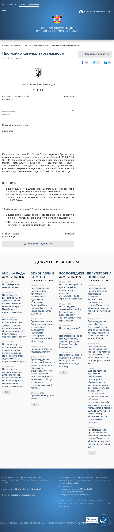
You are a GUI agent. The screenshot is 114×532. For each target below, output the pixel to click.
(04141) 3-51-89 (34, 489)
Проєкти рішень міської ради (35, 45)
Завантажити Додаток (40, 243)
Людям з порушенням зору (96, 11)
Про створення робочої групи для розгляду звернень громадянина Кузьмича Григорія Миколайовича (70, 342)
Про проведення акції (69, 328)
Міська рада (16, 45)
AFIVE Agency (81, 523)
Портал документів (29, 4)
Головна (5, 45)
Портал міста (9, 4)
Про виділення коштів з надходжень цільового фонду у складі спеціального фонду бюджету (70, 361)
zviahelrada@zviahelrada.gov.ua (21, 495)
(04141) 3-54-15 (18, 489)
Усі (6, 392)
